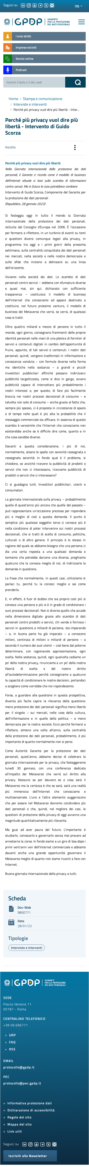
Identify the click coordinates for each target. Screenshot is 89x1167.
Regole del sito (19, 1117)
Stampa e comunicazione (42, 98)
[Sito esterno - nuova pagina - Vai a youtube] (36, 1143)
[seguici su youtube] (34, 4)
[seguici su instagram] (29, 4)
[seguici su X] (46, 4)
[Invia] (75, 82)
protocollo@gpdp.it (19, 1067)
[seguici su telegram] (40, 4)
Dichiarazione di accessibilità (31, 1110)
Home (13, 98)
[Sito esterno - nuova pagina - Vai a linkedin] (24, 1143)
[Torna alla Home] (37, 21)
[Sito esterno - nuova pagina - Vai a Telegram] (42, 1143)
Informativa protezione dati (29, 1103)
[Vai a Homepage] (35, 984)
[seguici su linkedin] (23, 4)
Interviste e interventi (30, 104)
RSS (12, 1049)
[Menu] (81, 22)
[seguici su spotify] (52, 4)
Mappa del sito (19, 1124)
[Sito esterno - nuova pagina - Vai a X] (48, 1143)
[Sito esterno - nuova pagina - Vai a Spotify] (54, 1143)
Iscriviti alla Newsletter (27, 1155)
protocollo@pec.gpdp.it (22, 1083)
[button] (75, 148)
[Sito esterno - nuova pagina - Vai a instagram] (30, 1143)
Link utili (14, 1131)
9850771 (24, 912)
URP (12, 1035)
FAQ (12, 1042)
